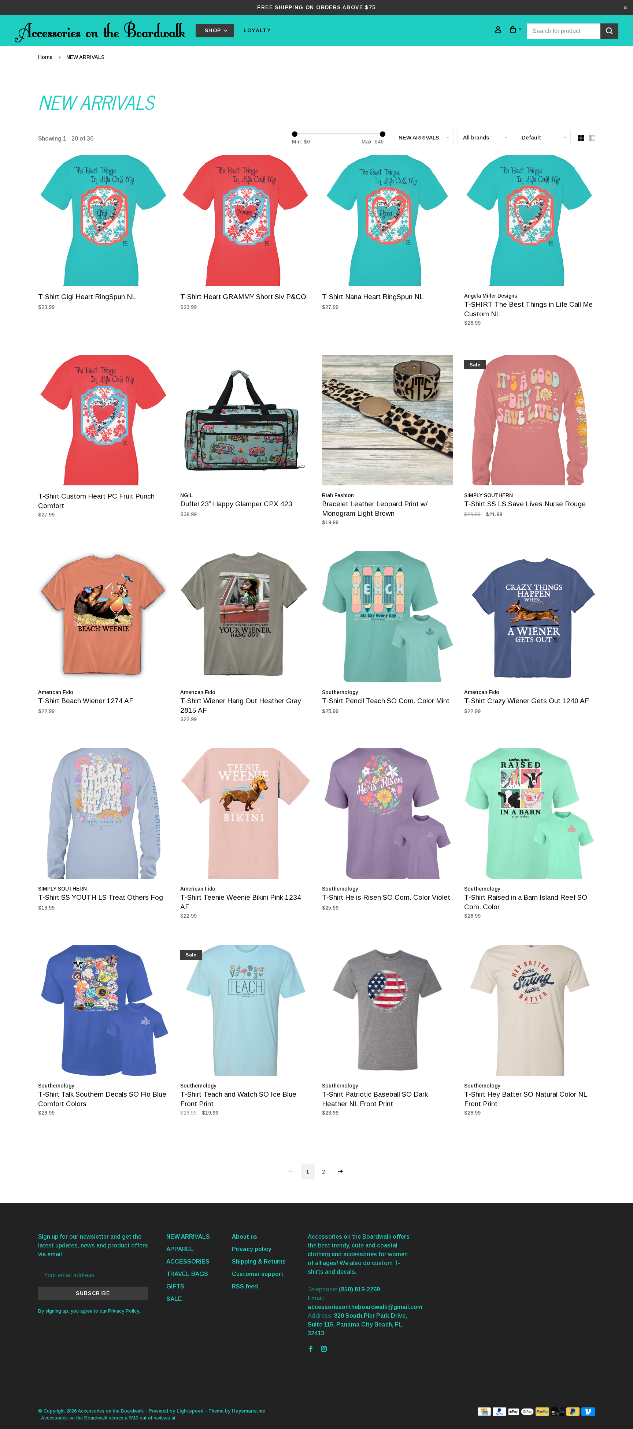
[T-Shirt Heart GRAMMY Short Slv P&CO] (245, 221)
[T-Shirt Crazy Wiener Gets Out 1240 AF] (529, 618)
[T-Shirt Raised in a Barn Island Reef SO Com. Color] (529, 815)
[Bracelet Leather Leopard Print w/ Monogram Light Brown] (387, 421)
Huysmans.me (248, 1411)
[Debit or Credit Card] (557, 1414)
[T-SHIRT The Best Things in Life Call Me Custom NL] (529, 221)
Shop (214, 30)
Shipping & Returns (259, 1261)
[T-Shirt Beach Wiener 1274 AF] (103, 618)
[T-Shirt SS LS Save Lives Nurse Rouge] (529, 421)
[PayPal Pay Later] (573, 1414)
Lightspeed (190, 1411)
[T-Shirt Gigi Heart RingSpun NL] (103, 221)
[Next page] (340, 1171)
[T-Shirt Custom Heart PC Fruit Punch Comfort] (103, 421)
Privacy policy (251, 1249)
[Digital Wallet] (521, 1414)
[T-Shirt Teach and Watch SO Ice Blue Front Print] (245, 1011)
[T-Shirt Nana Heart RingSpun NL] (387, 221)
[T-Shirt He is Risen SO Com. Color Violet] (387, 815)
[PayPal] (499, 1414)
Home (45, 57)
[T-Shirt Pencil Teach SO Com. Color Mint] (387, 618)
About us (244, 1237)
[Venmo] (588, 1414)
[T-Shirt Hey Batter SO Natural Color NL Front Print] (529, 1011)
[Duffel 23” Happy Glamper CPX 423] (245, 421)
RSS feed (245, 1286)
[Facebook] (311, 1349)
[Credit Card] (484, 1414)
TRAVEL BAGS (187, 1274)
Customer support (258, 1274)
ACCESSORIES (188, 1261)
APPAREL (180, 1249)
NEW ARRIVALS (85, 57)
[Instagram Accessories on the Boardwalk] (324, 1349)
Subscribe (93, 1293)
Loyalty (257, 30)
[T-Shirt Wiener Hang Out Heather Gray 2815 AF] (245, 618)
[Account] (499, 30)
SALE (174, 1299)
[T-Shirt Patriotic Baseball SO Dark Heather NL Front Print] (387, 1011)
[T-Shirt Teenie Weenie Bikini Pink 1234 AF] (245, 815)
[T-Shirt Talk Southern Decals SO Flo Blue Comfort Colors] (103, 1011)
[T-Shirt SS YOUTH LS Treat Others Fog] (103, 815)
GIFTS (175, 1286)
